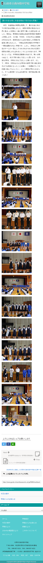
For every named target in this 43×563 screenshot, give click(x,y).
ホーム (4, 519)
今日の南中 (15, 10)
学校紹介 (25, 519)
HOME (6, 10)
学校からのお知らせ (8, 499)
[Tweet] (4, 444)
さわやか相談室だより (10, 530)
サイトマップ (7, 534)
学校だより (6, 526)
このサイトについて (29, 530)
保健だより (26, 526)
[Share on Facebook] (8, 444)
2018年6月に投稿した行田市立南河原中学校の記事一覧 (23, 470)
